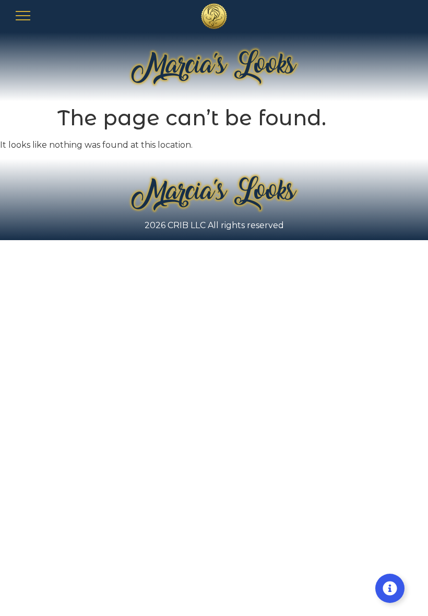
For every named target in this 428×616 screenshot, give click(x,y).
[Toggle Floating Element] (390, 588)
